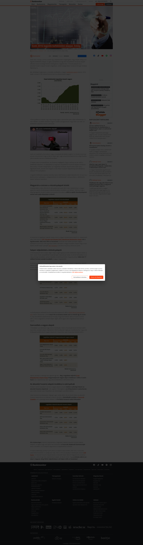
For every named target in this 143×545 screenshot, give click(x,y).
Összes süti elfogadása (96, 277)
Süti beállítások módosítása (80, 277)
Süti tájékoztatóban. (77, 272)
